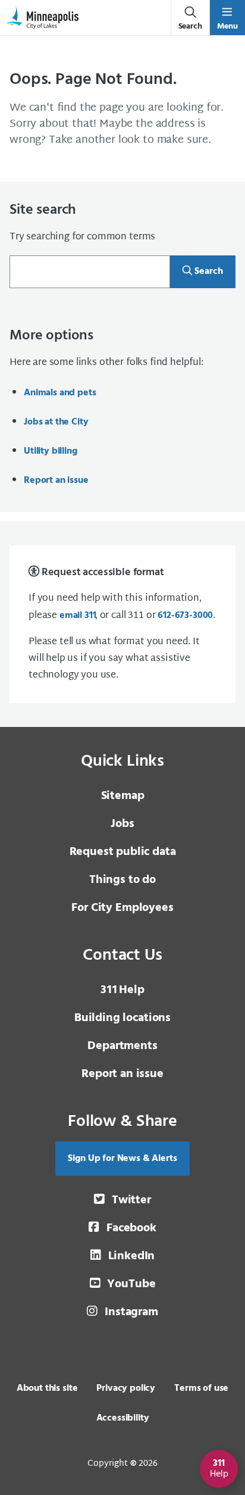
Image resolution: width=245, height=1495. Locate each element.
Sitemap (123, 796)
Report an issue (56, 480)
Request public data (123, 852)
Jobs (122, 824)
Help (122, 990)
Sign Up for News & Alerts (122, 1158)
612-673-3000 (185, 615)
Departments (122, 1046)
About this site (47, 1388)
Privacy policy (125, 1388)
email (77, 615)
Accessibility (122, 1418)
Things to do (122, 879)
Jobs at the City (56, 422)
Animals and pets (60, 393)
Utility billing (50, 451)
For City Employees (122, 907)
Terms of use (201, 1388)
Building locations (122, 1018)
